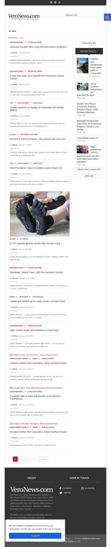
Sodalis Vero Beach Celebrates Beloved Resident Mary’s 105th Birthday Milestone (88, 108)
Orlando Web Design (65, 541)
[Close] (62, 521)
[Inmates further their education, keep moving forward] (35, 355)
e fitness (24, 239)
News (12, 297)
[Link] (82, 66)
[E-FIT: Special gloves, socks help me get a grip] (41, 214)
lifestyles (38, 103)
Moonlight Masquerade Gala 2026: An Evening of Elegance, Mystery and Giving (89, 125)
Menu (14, 31)
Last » (44, 459)
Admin (15, 53)
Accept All (35, 536)
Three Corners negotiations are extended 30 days (89, 89)
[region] (35, 531)
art (11, 103)
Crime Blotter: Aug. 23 (89, 138)
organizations (16, 42)
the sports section (29, 134)
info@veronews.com (91, 538)
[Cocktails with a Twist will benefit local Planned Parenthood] (37, 388)
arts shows (23, 103)
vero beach (37, 297)
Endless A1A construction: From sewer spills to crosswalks (96, 66)
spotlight (23, 297)
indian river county (19, 359)
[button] (107, 17)
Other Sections (35, 42)
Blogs (13, 134)
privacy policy (44, 526)
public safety (48, 359)
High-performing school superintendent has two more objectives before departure (89, 154)
